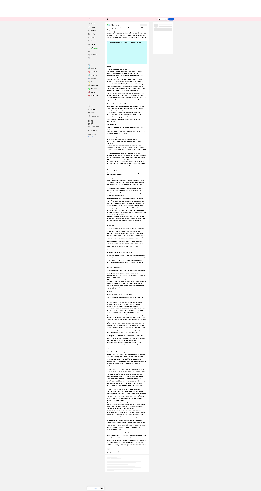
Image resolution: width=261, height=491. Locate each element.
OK (101, 488)
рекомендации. (91, 136)
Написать (163, 19)
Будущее (112, 25)
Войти (171, 19)
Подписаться (144, 24)
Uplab (112, 24)
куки (96, 488)
